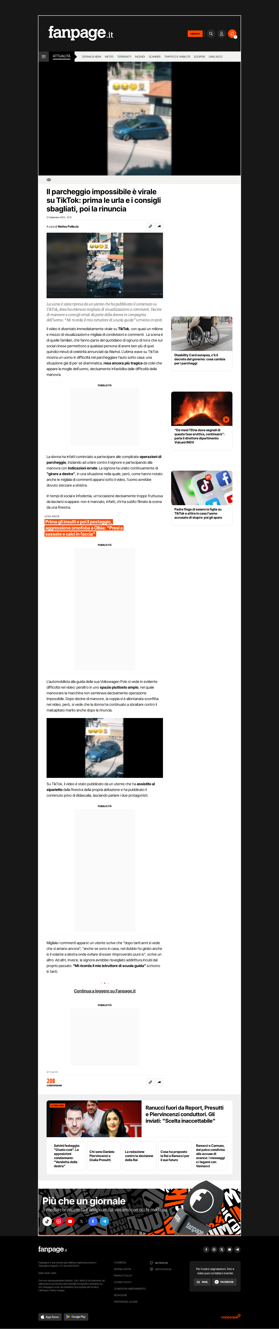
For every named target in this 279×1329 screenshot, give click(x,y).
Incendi (140, 56)
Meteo (109, 56)
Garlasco (215, 56)
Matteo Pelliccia (68, 226)
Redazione (120, 1295)
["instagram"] (58, 1221)
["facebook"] (93, 1221)
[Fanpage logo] (75, 33)
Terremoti (124, 56)
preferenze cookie (126, 1301)
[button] (159, 226)
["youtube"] (70, 1221)
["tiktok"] (47, 1221)
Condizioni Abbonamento (130, 1288)
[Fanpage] (52, 1249)
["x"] (81, 1221)
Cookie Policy (123, 1282)
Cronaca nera (91, 56)
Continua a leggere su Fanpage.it (105, 990)
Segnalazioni (122, 1269)
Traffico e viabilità (177, 56)
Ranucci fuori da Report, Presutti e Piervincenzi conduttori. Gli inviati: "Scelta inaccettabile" (184, 1114)
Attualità (61, 56)
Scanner (155, 56)
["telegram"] (104, 1221)
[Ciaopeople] (231, 1318)
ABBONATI (195, 33)
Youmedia (120, 1262)
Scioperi (199, 56)
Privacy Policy (123, 1275)
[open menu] (43, 56)
